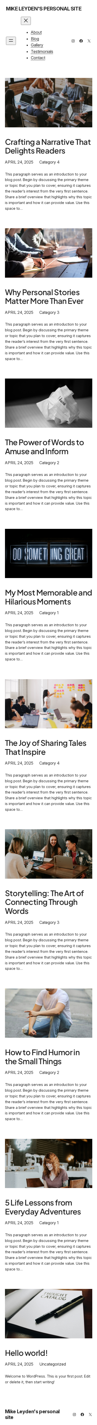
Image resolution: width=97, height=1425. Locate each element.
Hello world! (26, 1352)
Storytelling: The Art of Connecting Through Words (44, 902)
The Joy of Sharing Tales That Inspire (46, 747)
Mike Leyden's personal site (43, 9)
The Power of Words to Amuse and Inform (44, 446)
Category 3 (49, 312)
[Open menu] (11, 41)
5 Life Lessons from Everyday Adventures (43, 1207)
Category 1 (48, 612)
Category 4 (49, 162)
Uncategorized (52, 1364)
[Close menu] (26, 21)
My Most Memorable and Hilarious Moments (48, 597)
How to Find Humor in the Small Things (42, 1056)
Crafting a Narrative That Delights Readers (48, 146)
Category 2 (49, 462)
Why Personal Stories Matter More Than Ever (44, 296)
